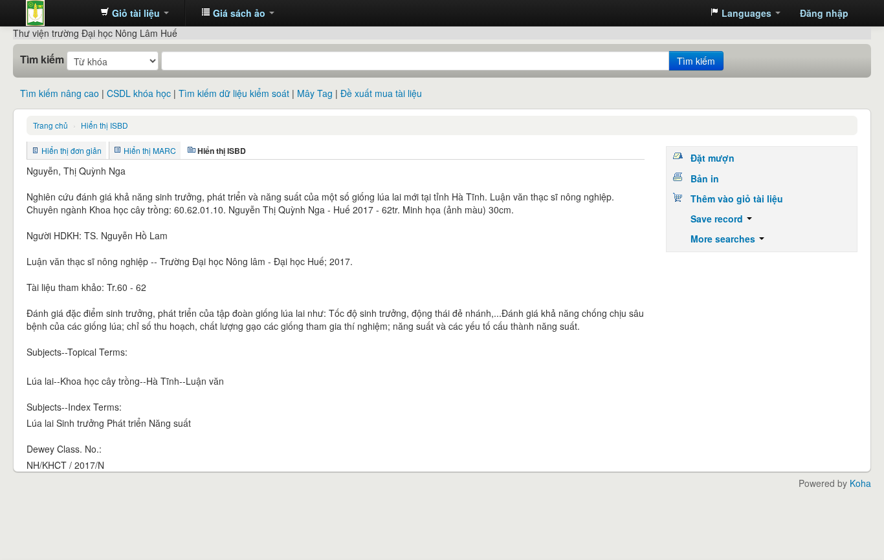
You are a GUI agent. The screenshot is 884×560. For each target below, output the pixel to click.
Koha (860, 483)
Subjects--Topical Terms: (77, 351)
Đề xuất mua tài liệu (381, 93)
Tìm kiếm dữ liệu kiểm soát (234, 93)
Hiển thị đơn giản (71, 150)
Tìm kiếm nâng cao (59, 93)
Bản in (705, 178)
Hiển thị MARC (150, 150)
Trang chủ (50, 125)
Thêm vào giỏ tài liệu (737, 198)
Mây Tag (315, 93)
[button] (135, 13)
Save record (718, 218)
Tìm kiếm (42, 59)
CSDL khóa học (139, 93)
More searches (724, 238)
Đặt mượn (713, 157)
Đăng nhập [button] (824, 12)
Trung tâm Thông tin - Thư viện (58, 13)
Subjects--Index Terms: (74, 406)
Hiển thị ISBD (104, 125)
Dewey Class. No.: (64, 448)
